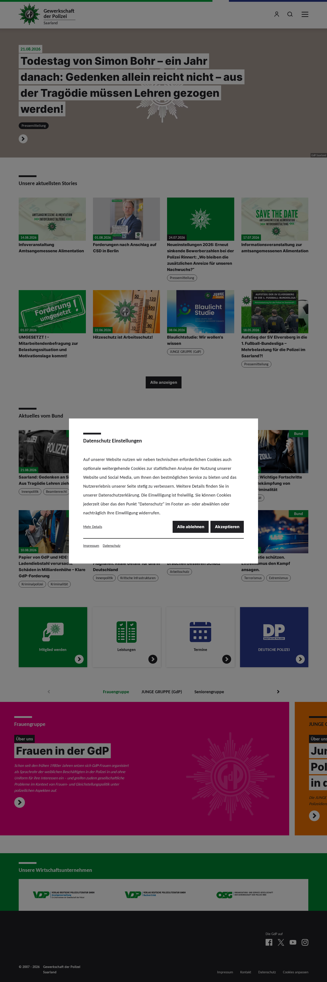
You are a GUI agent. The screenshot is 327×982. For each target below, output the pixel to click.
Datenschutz (111, 546)
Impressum (91, 546)
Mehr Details (92, 527)
